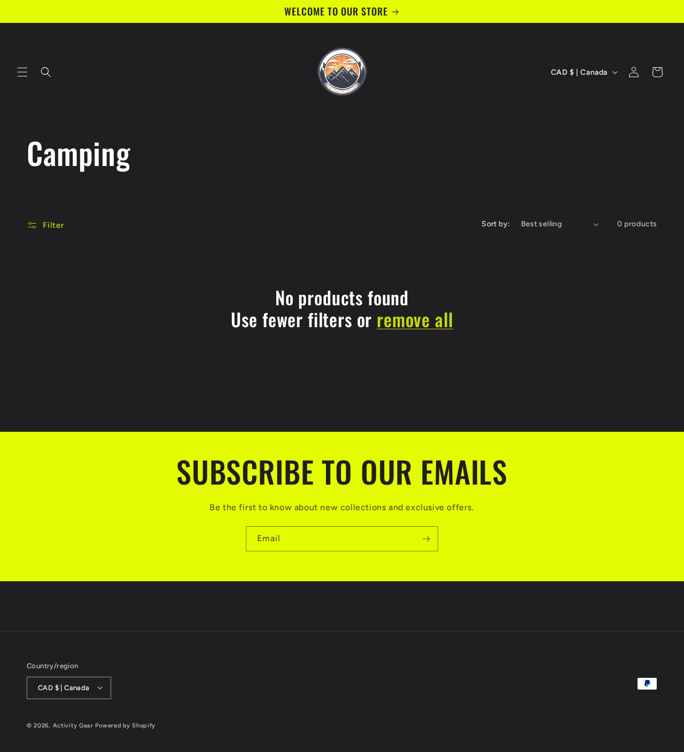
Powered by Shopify (125, 725)
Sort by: (495, 223)
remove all (415, 319)
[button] (22, 72)
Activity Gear (73, 725)
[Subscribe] (426, 538)
